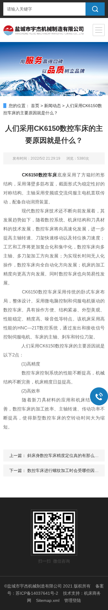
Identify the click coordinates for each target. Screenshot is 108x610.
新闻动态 (52, 105)
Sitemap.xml (47, 600)
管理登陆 (72, 600)
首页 (35, 105)
